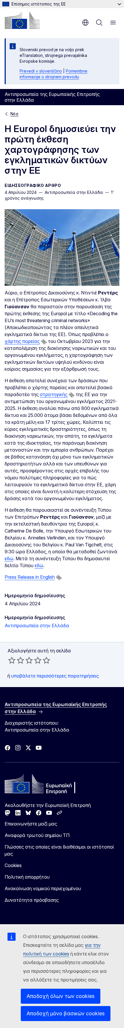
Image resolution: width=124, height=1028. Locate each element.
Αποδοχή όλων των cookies (61, 996)
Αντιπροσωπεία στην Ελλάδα (37, 625)
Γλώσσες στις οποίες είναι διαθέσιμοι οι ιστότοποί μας (59, 850)
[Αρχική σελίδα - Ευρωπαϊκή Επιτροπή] (22, 20)
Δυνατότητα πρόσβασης (32, 900)
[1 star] (11, 660)
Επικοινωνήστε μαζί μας (31, 824)
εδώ (9, 558)
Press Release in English (30, 577)
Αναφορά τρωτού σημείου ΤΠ (37, 835)
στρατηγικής (53, 394)
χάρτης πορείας (22, 341)
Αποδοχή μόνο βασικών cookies (66, 1013)
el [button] (85, 22)
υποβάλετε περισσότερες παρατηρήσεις (55, 676)
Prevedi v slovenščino (41, 70)
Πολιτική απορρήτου (27, 877)
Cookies (13, 865)
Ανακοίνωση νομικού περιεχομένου (43, 888)
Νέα (14, 113)
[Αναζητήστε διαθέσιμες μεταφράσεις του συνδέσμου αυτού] (44, 342)
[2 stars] (16, 660)
